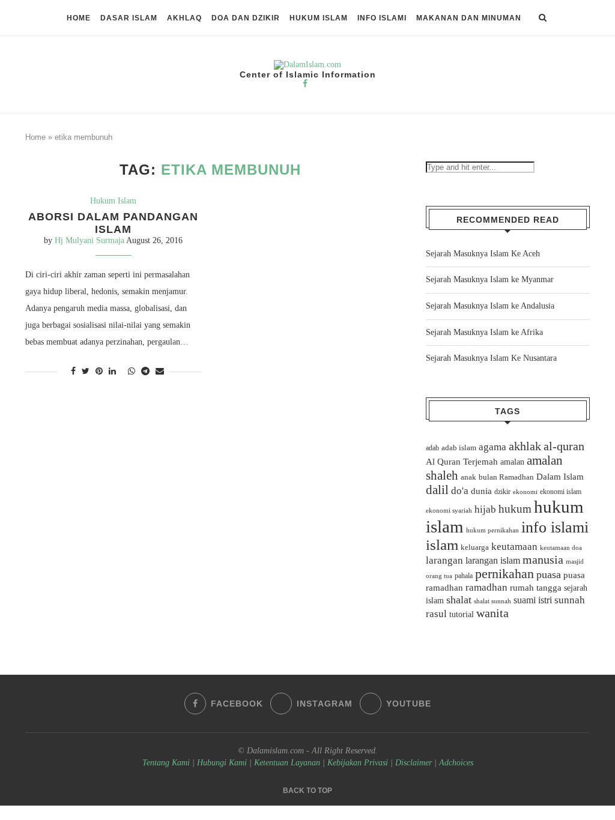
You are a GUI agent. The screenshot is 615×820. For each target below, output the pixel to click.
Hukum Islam (318, 18)
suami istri (533, 600)
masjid (575, 561)
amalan (512, 461)
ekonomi (525, 491)
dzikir (502, 491)
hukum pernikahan (492, 530)
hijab (485, 509)
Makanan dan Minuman (468, 18)
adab (432, 447)
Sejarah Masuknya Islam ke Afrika (484, 332)
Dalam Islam (560, 476)
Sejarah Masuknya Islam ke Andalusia (490, 305)
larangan (444, 560)
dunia (481, 491)
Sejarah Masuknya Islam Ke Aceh (483, 253)
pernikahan (504, 574)
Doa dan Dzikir (245, 18)
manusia (543, 559)
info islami (555, 527)
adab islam (458, 448)
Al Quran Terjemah (462, 461)
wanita (492, 613)
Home (79, 18)
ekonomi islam (560, 491)
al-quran (564, 446)
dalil (437, 489)
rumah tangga (536, 587)
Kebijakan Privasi (357, 762)
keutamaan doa (561, 547)
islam (442, 545)
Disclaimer (413, 762)
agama (492, 447)
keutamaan (514, 546)
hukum (515, 508)
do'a (459, 490)
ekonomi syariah (449, 510)
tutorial (461, 614)
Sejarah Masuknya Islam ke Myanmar (490, 279)
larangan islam (492, 560)
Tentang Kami (167, 762)
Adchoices (456, 762)
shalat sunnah (492, 600)
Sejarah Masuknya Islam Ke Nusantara (491, 358)
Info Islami (382, 18)
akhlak (525, 446)
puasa (548, 574)
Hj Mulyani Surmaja (89, 240)
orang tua (439, 575)
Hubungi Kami (222, 762)
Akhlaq (184, 18)
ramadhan (486, 587)
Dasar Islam (128, 18)
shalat (458, 600)
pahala (464, 575)
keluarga (475, 547)
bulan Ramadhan (506, 476)
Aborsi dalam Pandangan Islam (113, 223)
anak (468, 477)
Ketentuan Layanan (287, 762)
